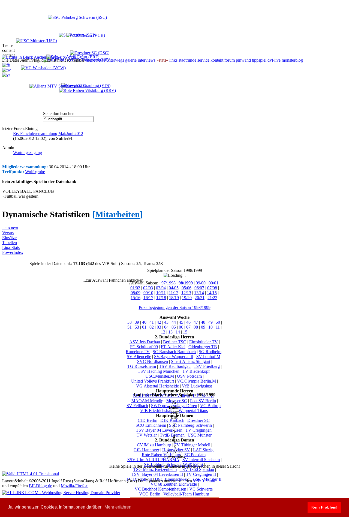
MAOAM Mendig (147, 400)
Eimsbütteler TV (203, 341)
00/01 (213, 283)
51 (129, 327)
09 (203, 327)
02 (151, 327)
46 (188, 322)
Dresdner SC (198, 420)
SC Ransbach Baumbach (174, 351)
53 (137, 327)
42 (159, 322)
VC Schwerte (201, 489)
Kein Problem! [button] (324, 507)
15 (185, 332)
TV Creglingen (198, 430)
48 (203, 322)
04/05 (174, 287)
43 (166, 322)
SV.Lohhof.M (208, 356)
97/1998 (168, 283)
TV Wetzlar (147, 435)
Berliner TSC (174, 341)
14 (178, 332)
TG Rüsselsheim (141, 366)
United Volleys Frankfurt (152, 381)
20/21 (199, 297)
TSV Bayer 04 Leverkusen (159, 430)
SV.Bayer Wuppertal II (173, 356)
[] (117, 214)
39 (137, 322)
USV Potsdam (189, 376)
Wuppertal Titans (193, 410)
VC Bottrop (210, 405)
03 (159, 327)
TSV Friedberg (207, 366)
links (173, 60)
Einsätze (9, 237)
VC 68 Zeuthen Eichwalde (174, 484)
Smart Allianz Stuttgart (190, 361)
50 (218, 322)
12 (163, 332)
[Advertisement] (59, 94)
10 (210, 327)
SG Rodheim (210, 351)
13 (170, 332)
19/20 (187, 297)
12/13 (186, 292)
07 (188, 327)
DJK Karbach (172, 420)
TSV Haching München (158, 371)
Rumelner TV (138, 351)
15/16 (135, 297)
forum (229, 60)
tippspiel (259, 60)
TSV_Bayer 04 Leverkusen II (157, 474)
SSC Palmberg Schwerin (190, 425)
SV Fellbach (137, 405)
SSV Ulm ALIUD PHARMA (153, 459)
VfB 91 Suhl (204, 481)
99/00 (201, 283)
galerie (131, 60)
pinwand (243, 60)
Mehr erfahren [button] (117, 507)
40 (144, 322)
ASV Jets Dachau (144, 341)
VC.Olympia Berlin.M (196, 381)
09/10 (148, 292)
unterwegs (115, 60)
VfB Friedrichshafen (158, 410)
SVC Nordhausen (152, 361)
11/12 (173, 292)
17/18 (161, 297)
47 (196, 322)
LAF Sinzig (203, 449)
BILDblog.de (40, 485)
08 (196, 327)
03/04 (161, 287)
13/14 (199, 292)
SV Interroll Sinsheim (201, 459)
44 (174, 322)
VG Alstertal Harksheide (157, 386)
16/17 (148, 297)
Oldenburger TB (202, 346)
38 (129, 322)
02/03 (148, 287)
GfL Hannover (146, 449)
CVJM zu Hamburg (154, 445)
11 (218, 327)
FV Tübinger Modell (192, 445)
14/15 (212, 292)
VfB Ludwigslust (197, 386)
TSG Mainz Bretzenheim (155, 469)
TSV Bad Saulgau (175, 366)
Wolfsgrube (35, 171)
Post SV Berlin (203, 400)
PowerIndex (12, 252)
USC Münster (200, 435)
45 (181, 322)
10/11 (161, 292)
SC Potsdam (195, 454)
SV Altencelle (139, 356)
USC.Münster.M (159, 376)
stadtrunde (187, 60)
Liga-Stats (11, 247)
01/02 (135, 287)
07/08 (212, 287)
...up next (10, 228)
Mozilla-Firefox (74, 485)
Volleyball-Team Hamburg (186, 494)
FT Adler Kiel (173, 346)
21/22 (212, 297)
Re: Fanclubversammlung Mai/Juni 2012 (48, 133)
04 (166, 327)
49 (210, 322)
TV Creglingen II (201, 474)
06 (181, 327)
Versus (8, 232)
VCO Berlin (149, 494)
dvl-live (274, 60)
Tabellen (9, 242)
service (203, 60)
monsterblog (292, 60)
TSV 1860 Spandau (197, 469)
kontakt (216, 60)
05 (174, 327)
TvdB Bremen (172, 435)
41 (151, 322)
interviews (146, 60)
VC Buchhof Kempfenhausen (160, 489)
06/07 (199, 287)
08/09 (135, 292)
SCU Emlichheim (151, 425)
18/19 (174, 297)
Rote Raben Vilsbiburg (161, 454)
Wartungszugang (27, 152)
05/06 (186, 287)
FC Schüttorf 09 (144, 346)
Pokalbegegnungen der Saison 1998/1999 (174, 307)
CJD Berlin (147, 420)
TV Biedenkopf (196, 371)
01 (144, 327)
